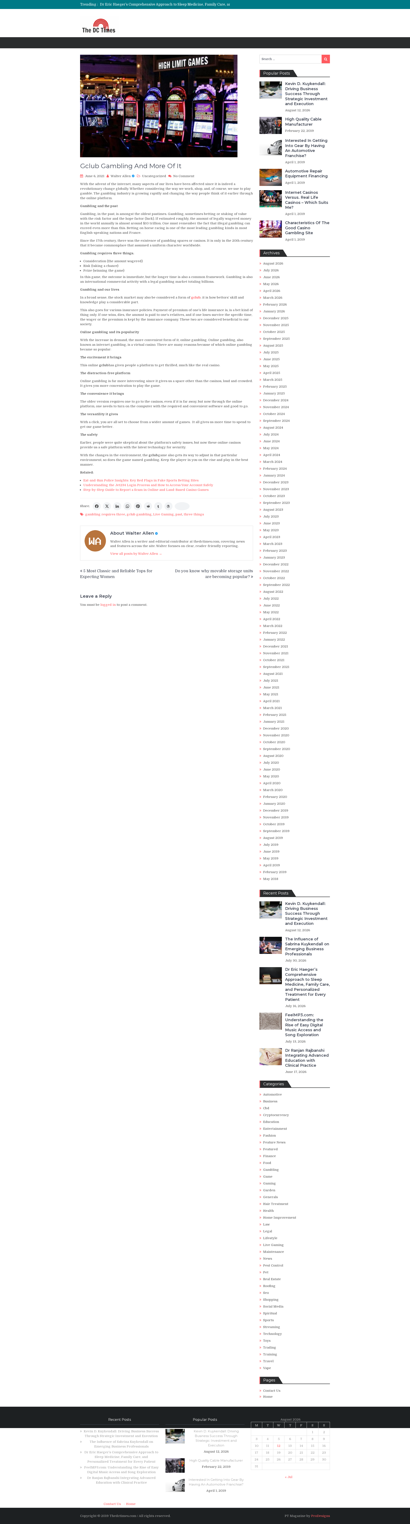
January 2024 (274, 475)
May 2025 (271, 366)
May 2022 (271, 612)
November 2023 (276, 489)
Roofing (269, 1286)
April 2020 (271, 783)
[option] (168, 4)
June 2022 (271, 605)
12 (278, 1446)
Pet (265, 1272)
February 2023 (275, 551)
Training (270, 1354)
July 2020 (271, 763)
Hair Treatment (275, 1204)
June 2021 (271, 687)
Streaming (271, 1327)
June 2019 (271, 851)
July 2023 (271, 516)
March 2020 (273, 790)
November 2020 (276, 735)
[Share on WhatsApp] (127, 506)
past (178, 514)
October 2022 (274, 578)
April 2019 (271, 865)
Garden (269, 1190)
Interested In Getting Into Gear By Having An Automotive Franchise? (306, 148)
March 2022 (272, 626)
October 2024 (274, 414)
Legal (267, 1231)
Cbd (266, 1108)
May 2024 (271, 448)
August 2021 (273, 674)
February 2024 (275, 469)
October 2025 (274, 332)
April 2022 (271, 619)
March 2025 (272, 380)
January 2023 (274, 557)
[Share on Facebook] (97, 506)
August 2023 (273, 510)
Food (267, 1163)
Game (267, 1176)
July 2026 (271, 270)
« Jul (288, 1477)
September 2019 (276, 831)
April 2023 (271, 537)
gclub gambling (139, 514)
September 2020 (276, 749)
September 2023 (276, 503)
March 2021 (272, 708)
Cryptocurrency (276, 1115)
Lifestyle (270, 1238)
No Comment (183, 176)
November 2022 (276, 571)
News (267, 1259)
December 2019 (275, 810)
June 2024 (271, 441)
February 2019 (275, 872)
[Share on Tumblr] (158, 506)
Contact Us (271, 1391)
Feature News (274, 1142)
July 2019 (270, 845)
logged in (108, 605)
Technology (272, 1334)
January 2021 (273, 722)
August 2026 (273, 263)
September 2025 (276, 339)
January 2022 (274, 639)
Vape (267, 1368)
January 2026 (274, 311)
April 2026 (271, 291)
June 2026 (271, 277)
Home (268, 1397)
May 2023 (271, 530)
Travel (268, 1361)
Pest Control (273, 1265)
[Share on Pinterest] (138, 506)
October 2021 (273, 660)
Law (266, 1224)
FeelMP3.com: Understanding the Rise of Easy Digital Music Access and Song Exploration (304, 1025)
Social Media (273, 1306)
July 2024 (271, 434)
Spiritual (270, 1313)
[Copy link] (182, 506)
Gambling (271, 1170)
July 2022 (271, 598)
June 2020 (271, 769)
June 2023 (271, 523)
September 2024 (276, 421)
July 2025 (271, 352)
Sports (268, 1320)
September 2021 (276, 667)
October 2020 (274, 742)
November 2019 (276, 817)
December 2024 (275, 400)
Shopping (271, 1300)
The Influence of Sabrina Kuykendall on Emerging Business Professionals (307, 946)
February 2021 (274, 715)
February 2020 (275, 797)
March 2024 (272, 462)
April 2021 (271, 701)
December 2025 (275, 318)
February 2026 (275, 304)
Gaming (269, 1183)
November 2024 (276, 407)
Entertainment (275, 1129)
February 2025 (275, 386)
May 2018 (270, 879)
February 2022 (275, 633)
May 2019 (270, 858)
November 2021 (275, 653)
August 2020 (273, 756)
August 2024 (273, 428)
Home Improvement (279, 1217)
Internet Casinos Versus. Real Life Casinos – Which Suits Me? (306, 200)
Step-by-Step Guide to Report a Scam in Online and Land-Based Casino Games (146, 490)
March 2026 (272, 298)
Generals (270, 1197)
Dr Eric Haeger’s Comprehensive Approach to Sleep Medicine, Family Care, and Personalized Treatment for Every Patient (202, 4)
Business (270, 1101)
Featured (270, 1149)
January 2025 (274, 393)
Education (271, 1122)
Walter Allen (121, 176)
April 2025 (271, 373)
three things (194, 514)
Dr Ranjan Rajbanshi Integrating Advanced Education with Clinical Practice (307, 1058)
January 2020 (274, 804)
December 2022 (275, 564)
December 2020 (276, 728)
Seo (266, 1293)
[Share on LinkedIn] (117, 506)
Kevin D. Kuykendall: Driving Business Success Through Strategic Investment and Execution (306, 93)
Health (268, 1211)
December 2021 (275, 646)
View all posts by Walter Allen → (136, 554)
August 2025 (273, 345)
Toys (267, 1341)
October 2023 (274, 496)
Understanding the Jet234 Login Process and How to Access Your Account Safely (148, 485)
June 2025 (271, 359)
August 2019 (273, 838)
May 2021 (270, 694)
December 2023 (275, 482)
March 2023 (272, 544)
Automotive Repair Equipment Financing (306, 173)
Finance (269, 1156)
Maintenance (273, 1252)
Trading (269, 1347)
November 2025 (276, 325)
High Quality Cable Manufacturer (303, 122)
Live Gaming (163, 514)
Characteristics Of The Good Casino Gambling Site (307, 228)
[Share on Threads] (168, 506)
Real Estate (272, 1279)
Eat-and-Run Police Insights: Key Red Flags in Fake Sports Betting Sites (141, 480)
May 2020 (271, 776)
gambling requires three (105, 514)
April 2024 (271, 455)
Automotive (272, 1094)
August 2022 (273, 592)
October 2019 (274, 824)
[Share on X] (107, 506)
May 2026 (271, 284)
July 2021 (270, 681)
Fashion (269, 1135)
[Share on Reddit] (148, 506)
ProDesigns (320, 1516)
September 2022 (276, 585)
